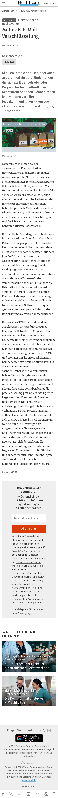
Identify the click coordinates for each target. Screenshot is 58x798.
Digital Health (8, 11)
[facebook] (3, 794)
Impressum (26, 752)
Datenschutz (41, 746)
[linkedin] (29, 794)
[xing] (20, 794)
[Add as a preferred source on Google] (29, 738)
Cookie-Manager (44, 749)
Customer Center (24, 746)
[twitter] (11, 794)
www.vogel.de (29, 780)
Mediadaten (28, 749)
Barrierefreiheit (12, 749)
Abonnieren (29, 528)
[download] (46, 794)
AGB (11, 746)
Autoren (38, 752)
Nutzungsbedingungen (28, 562)
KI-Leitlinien (12, 752)
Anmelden (50, 3)
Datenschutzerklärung (24, 573)
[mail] (38, 794)
